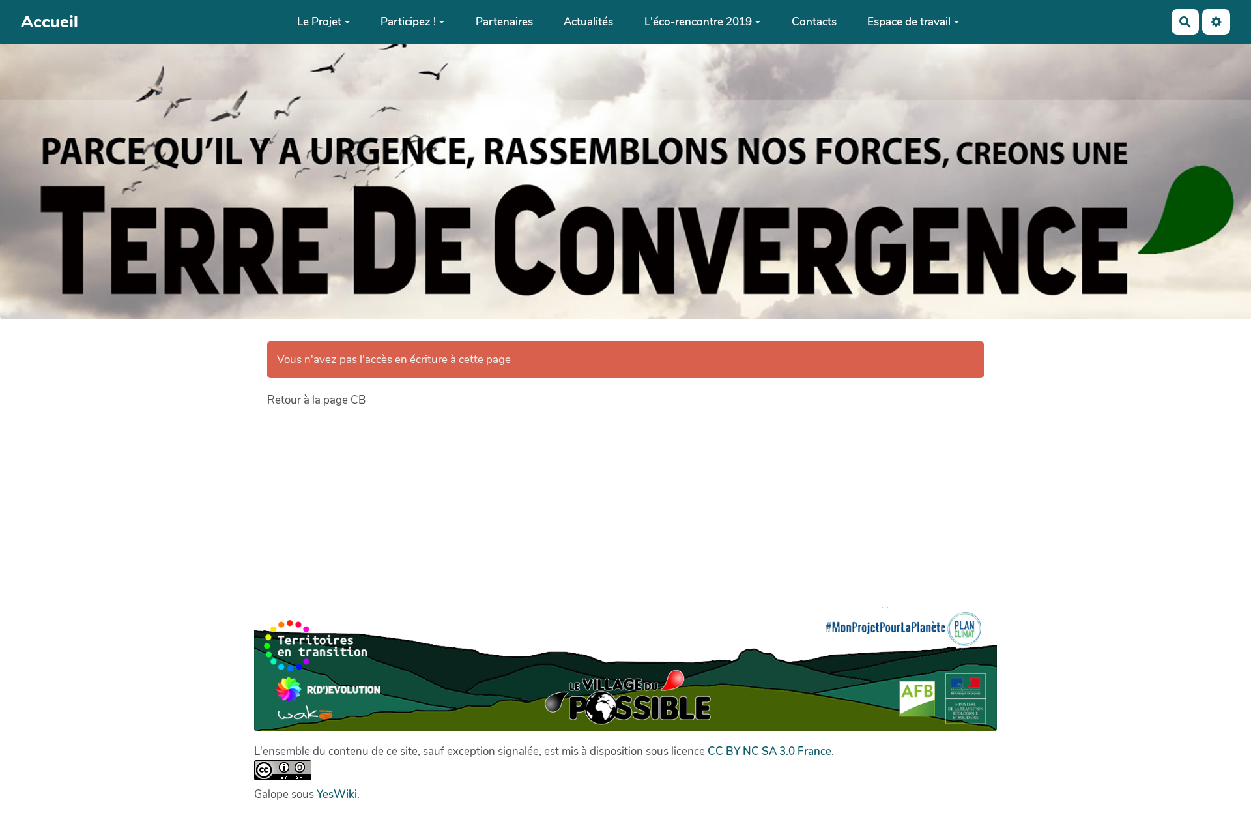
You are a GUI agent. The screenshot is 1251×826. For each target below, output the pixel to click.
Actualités (588, 21)
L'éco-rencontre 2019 (698, 21)
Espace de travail (909, 21)
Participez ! (408, 21)
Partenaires (504, 21)
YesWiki (337, 794)
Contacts (814, 21)
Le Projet (319, 21)
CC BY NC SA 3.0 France (769, 751)
